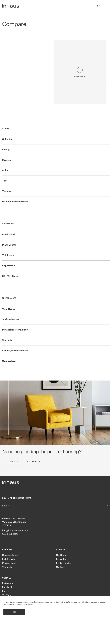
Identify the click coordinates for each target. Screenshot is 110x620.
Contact (60, 567)
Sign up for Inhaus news (16, 498)
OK (14, 612)
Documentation (10, 555)
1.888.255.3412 (10, 534)
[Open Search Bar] (99, 6)
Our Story (61, 555)
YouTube (6, 595)
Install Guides (9, 559)
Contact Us (13, 461)
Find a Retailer (33, 461)
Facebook (7, 587)
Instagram (7, 583)
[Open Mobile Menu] (106, 6)
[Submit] (106, 506)
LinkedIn (6, 591)
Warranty (7, 567)
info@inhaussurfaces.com (15, 530)
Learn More (28, 604)
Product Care (9, 563)
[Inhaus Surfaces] (10, 6)
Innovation (61, 559)
